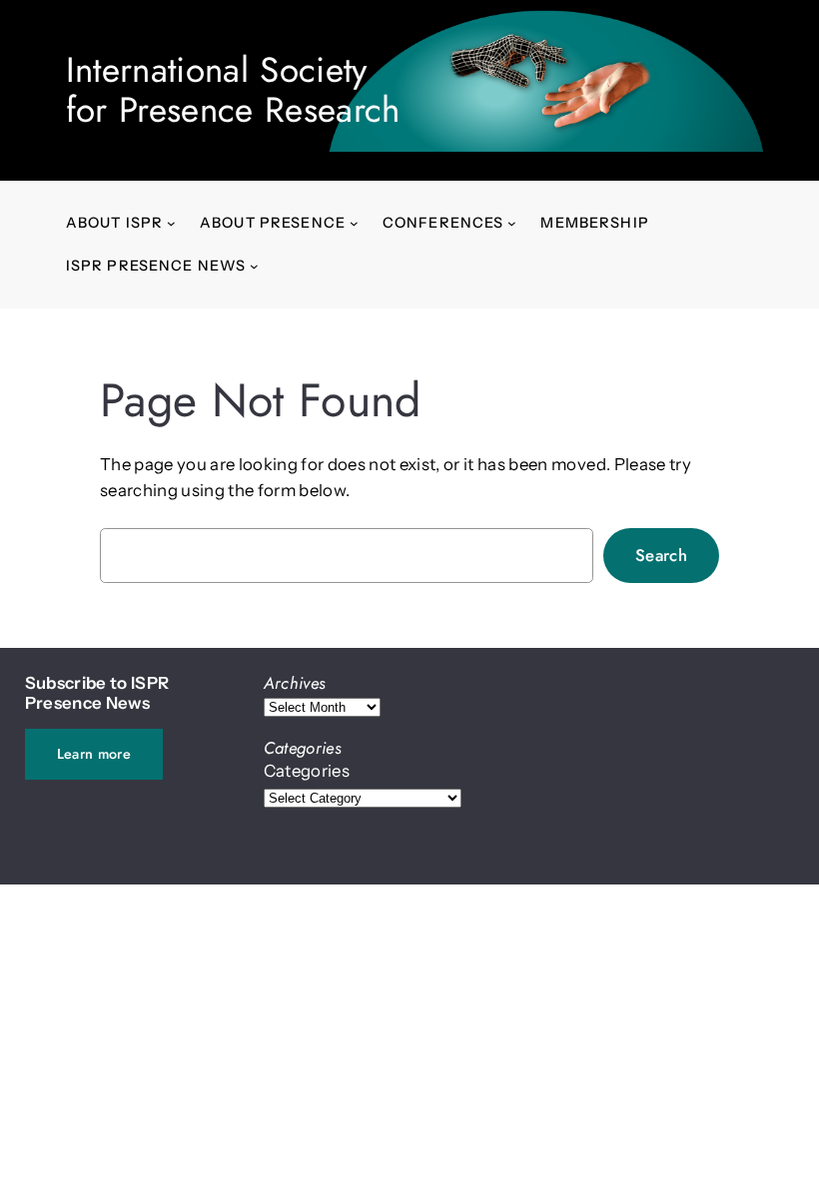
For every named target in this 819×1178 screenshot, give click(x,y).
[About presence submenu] (354, 223)
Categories (307, 771)
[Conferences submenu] (511, 223)
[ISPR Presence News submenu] (254, 266)
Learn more (94, 754)
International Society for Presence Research (233, 90)
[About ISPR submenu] (171, 223)
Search (661, 555)
